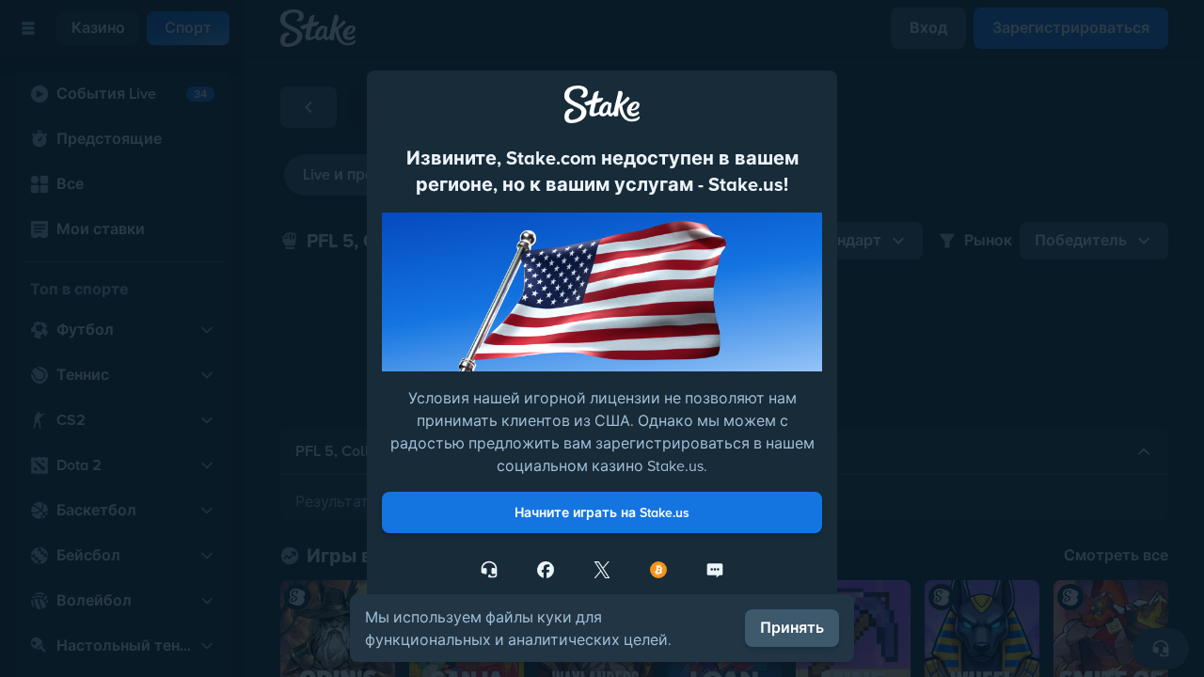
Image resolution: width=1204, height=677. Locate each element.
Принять (792, 627)
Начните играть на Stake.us (602, 512)
